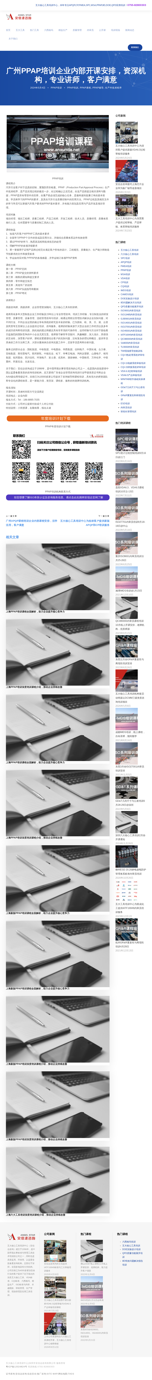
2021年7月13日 (51, 1310)
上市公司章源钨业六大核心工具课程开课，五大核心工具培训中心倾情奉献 (57, 1340)
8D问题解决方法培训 (131, 302)
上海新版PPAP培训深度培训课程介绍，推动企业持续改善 (36, 1064)
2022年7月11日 (123, 495)
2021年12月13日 (124, 950)
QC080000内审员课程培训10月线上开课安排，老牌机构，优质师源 (129, 625)
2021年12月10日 (124, 594)
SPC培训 (125, 258)
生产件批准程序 (113, 87)
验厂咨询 (41, 1374)
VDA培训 (125, 278)
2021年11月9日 (88, 1304)
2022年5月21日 (88, 1340)
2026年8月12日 (51, 1347)
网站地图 (62, 1374)
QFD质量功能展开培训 (132, 306)
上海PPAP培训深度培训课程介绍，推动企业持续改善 (34, 687)
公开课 (102, 30)
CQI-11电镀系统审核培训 (133, 363)
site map (52, 1374)
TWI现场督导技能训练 (131, 351)
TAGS (71, 1374)
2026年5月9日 (123, 706)
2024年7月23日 (123, 230)
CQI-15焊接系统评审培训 (133, 367)
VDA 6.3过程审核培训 (131, 371)
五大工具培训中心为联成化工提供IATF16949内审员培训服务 (129, 908)
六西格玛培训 (129, 1241)
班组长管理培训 (128, 411)
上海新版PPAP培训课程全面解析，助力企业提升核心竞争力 (37, 913)
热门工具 (34, 30)
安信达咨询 (21, 1374)
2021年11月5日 (123, 774)
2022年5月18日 (123, 530)
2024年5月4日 (37, 87)
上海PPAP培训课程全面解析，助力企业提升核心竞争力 (35, 611)
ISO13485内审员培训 (131, 314)
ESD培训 (125, 403)
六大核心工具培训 (129, 254)
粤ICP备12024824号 (16, 1366)
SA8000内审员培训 (130, 343)
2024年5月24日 (123, 158)
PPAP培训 (56, 87)
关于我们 (13, 38)
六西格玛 (48, 30)
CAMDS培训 (127, 294)
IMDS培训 (126, 290)
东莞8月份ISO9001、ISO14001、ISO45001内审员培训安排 (94, 1333)
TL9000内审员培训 (130, 347)
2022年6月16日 (123, 461)
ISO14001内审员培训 (131, 322)
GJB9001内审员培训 (131, 318)
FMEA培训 (126, 266)
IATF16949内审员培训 (131, 334)
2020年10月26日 (124, 878)
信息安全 (31, 1374)
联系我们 (135, 47)
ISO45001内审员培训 (131, 330)
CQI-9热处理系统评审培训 (132, 357)
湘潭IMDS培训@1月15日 (128, 590)
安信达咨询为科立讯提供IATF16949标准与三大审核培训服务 (57, 1267)
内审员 (90, 30)
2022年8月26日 (123, 667)
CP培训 (124, 282)
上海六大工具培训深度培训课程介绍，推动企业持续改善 (35, 1215)
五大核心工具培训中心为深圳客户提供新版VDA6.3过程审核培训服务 (130, 149)
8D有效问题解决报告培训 (132, 1263)
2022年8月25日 (123, 564)
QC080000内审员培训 (131, 339)
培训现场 (115, 30)
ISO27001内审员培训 (131, 326)
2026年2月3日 (123, 192)
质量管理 (77, 30)
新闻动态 (129, 30)
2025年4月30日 (51, 1274)
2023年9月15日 (123, 633)
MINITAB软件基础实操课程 (133, 381)
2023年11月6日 (88, 1274)
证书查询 (10, 1374)
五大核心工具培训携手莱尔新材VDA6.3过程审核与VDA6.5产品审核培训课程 (57, 1303)
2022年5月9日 (123, 809)
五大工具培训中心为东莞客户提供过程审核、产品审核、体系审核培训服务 (129, 222)
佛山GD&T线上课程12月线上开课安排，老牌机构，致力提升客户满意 (94, 1267)
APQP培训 (126, 262)
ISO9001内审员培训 (130, 310)
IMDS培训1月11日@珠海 (92, 1300)
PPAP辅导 (98, 87)
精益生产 (62, 30)
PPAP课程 (85, 87)
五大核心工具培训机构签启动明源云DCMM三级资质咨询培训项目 (129, 697)
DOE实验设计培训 (130, 298)
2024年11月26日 (124, 843)
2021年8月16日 (123, 740)
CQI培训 (125, 286)
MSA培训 (125, 274)
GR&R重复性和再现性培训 (133, 397)
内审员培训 (126, 407)
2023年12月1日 (123, 916)
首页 (8, 30)
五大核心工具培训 (129, 250)
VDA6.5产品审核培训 (131, 375)
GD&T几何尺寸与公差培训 (133, 389)
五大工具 (20, 30)
